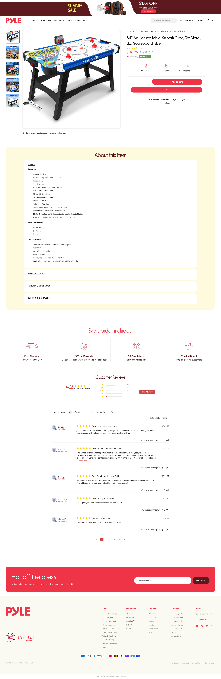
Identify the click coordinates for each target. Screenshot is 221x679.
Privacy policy (185, 663)
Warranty (175, 632)
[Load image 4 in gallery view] (13, 85)
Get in (199, 580)
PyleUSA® (128, 613)
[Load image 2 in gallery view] (13, 53)
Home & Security (108, 625)
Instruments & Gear (109, 632)
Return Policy (177, 628)
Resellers (151, 625)
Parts (104, 647)
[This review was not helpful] (167, 440)
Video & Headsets (109, 636)
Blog (150, 632)
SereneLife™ (130, 617)
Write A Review (147, 392)
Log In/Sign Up (177, 613)
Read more (83, 460)
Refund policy (174, 663)
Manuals (151, 621)
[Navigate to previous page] (96, 539)
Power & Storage (108, 639)
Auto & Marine (107, 617)
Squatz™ (129, 628)
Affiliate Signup (177, 625)
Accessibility (176, 636)
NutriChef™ (130, 621)
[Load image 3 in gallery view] (13, 69)
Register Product (178, 617)
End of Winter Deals (109, 613)
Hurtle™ (128, 625)
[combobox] (160, 20)
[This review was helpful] (162, 440)
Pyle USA (15, 663)
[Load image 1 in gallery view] (13, 36)
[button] (46, 20)
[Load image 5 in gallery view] (13, 101)
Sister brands (153, 628)
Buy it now (166, 90)
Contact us (152, 617)
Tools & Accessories (110, 643)
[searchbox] (60, 412)
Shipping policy (210, 663)
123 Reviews (142, 48)
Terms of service (197, 663)
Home (129, 31)
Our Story (152, 613)
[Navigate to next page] (124, 539)
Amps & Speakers (109, 621)
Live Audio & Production (111, 628)
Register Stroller (178, 621)
